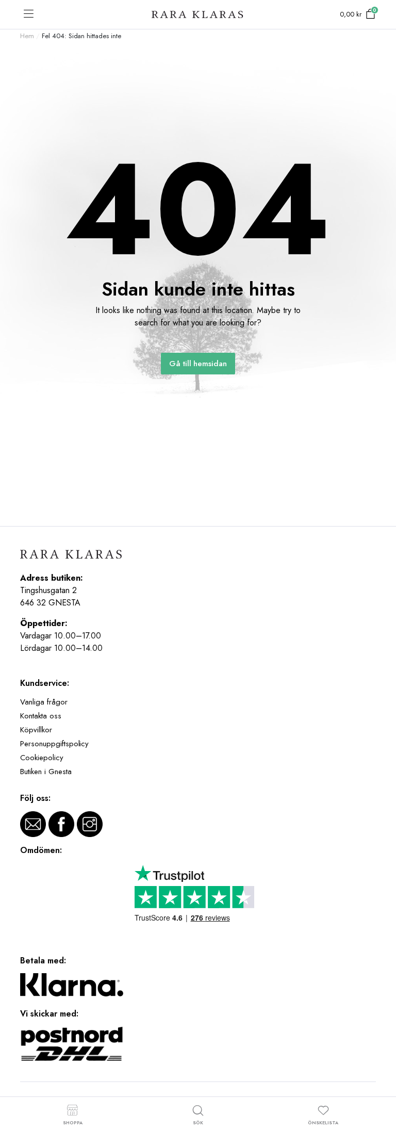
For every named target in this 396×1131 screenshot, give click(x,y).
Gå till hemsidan (198, 363)
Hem (27, 36)
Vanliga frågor (44, 702)
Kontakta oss (40, 716)
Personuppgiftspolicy (54, 743)
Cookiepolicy (41, 757)
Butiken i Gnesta (46, 771)
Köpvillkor (36, 729)
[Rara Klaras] (198, 15)
